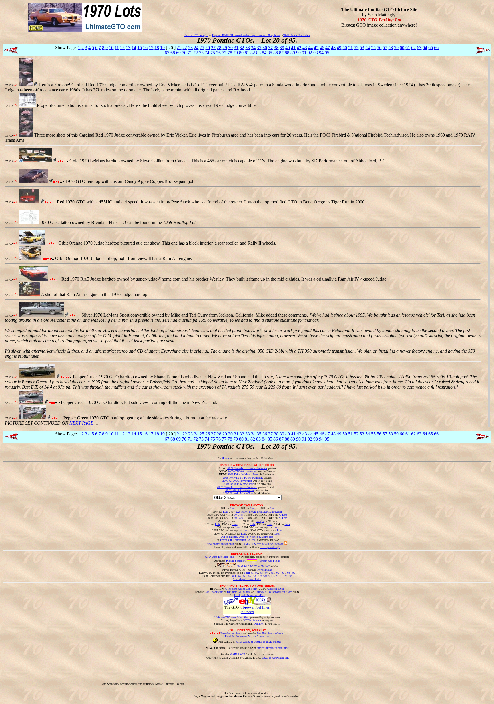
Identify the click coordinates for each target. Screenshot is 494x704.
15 (139, 47)
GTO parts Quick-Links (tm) (241, 588)
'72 (275, 575)
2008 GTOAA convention (237, 480)
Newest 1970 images (196, 35)
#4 (266, 572)
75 (212, 52)
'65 (239, 575)
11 (117, 47)
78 (230, 52)
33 (247, 47)
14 (134, 47)
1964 (233, 575)
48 (333, 47)
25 (202, 47)
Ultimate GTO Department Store (273, 591)
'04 (290, 575)
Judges (260, 521)
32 (242, 47)
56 (379, 47)
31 (236, 47)
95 (327, 52)
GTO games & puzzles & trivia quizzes (258, 641)
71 (190, 52)
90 (298, 52)
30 (230, 47)
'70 (265, 575)
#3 (261, 572)
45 (316, 47)
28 (219, 47)
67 (167, 52)
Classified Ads (275, 588)
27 (213, 47)
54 (367, 47)
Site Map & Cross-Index (247, 579)
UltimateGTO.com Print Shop (231, 617)
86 (275, 52)
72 (195, 52)
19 (162, 47)
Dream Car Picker (270, 560)
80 (241, 52)
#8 (288, 572)
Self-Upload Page (270, 547)
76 (218, 52)
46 (322, 47)
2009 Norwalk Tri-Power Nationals (247, 468)
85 (270, 52)
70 (184, 52)
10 (111, 47)
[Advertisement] (290, 672)
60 (402, 47)
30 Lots (238, 514)
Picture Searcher (235, 560)
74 (207, 52)
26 (207, 47)
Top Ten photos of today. (271, 633)
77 (224, 52)
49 (339, 47)
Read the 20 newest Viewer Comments (247, 636)
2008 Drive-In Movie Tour (238, 483)
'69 (260, 575)
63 (419, 47)
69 (178, 52)
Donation (259, 623)
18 (156, 47)
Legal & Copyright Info (275, 657)
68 (172, 52)
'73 (280, 575)
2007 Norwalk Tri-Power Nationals (237, 487)
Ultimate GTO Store (238, 591)
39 (282, 47)
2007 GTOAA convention (239, 490)
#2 (256, 572)
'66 (244, 575)
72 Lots (282, 517)
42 (299, 47)
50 (344, 47)
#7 (283, 572)
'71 (270, 575)
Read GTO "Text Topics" (253, 566)
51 (350, 47)
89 (292, 52)
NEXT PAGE (81, 423)
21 (179, 47)
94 (321, 52)
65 (430, 47)
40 (287, 47)
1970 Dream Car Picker (296, 35)
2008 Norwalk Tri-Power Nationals (243, 477)
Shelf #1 (249, 572)
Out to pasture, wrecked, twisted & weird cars (247, 536)
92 (310, 52)
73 (201, 52)
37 (270, 47)
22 (184, 47)
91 (304, 52)
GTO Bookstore (214, 591)
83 (258, 52)
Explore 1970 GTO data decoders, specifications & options (246, 35)
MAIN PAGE (237, 654)
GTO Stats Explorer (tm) (219, 556)
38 (276, 47)
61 (407, 47)
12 (122, 47)
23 (190, 47)
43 (304, 47)
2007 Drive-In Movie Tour (238, 493)
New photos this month (220, 543)
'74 (285, 575)
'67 (249, 575)
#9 (293, 572)
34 (253, 47)
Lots (232, 508)
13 (128, 47)
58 (390, 47)
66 (436, 47)
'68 (254, 575)
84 (264, 52)
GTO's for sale (252, 620)
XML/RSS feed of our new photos (263, 543)
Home (225, 458)
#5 (272, 572)
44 (310, 47)
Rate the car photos (231, 633)
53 (362, 47)
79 (235, 52)
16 (145, 47)
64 (425, 47)
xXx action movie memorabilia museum (259, 511)
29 (224, 47)
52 (356, 47)
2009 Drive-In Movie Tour (243, 474)
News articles (264, 569)
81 (247, 52)
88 (287, 52)
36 (264, 47)
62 (413, 47)
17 (151, 47)
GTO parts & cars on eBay (249, 595)
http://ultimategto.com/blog (273, 647)
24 (196, 47)
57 (385, 47)
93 (315, 52)
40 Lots (238, 517)
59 (396, 47)
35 (259, 47)
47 (327, 47)
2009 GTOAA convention (242, 471)
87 (281, 52)
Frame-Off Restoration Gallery (237, 539)
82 (252, 52)
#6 (277, 572)
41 (293, 47)
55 (373, 47)
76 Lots (282, 514)
